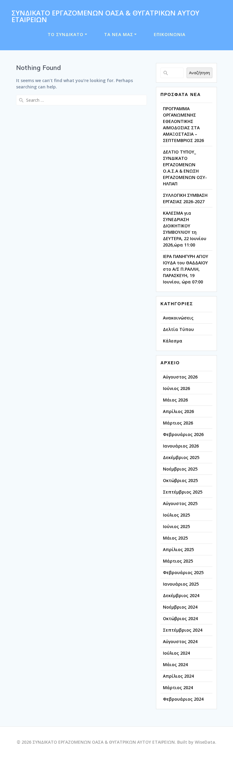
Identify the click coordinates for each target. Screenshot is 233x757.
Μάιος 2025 (175, 538)
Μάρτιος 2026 (178, 423)
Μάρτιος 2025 (178, 561)
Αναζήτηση (199, 72)
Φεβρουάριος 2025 (183, 572)
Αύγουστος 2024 (180, 641)
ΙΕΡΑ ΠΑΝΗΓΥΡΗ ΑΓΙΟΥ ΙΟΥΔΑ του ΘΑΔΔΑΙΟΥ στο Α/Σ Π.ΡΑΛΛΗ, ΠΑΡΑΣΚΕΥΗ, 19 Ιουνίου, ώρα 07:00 (185, 269)
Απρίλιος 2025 (178, 549)
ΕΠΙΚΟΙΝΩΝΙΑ (169, 34)
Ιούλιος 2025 (176, 515)
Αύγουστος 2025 (180, 503)
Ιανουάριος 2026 (181, 446)
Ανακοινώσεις (178, 318)
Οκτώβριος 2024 (180, 618)
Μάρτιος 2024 (178, 687)
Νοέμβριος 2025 (180, 469)
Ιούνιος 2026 (176, 388)
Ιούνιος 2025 (176, 526)
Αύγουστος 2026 (180, 377)
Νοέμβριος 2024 (180, 607)
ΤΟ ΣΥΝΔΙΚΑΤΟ (65, 34)
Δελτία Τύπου (178, 329)
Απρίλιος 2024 (178, 676)
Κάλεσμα (172, 341)
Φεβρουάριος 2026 (183, 434)
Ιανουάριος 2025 (181, 584)
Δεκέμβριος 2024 (181, 595)
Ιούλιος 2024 (176, 653)
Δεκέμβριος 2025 (181, 457)
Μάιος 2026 (175, 400)
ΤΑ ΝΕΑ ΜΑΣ (118, 34)
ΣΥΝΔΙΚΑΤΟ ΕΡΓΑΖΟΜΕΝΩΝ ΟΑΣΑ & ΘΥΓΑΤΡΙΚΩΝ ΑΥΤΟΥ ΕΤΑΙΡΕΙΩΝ (105, 16)
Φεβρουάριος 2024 (183, 699)
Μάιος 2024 (175, 664)
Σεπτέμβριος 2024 (182, 630)
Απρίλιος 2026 (178, 411)
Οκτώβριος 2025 (180, 480)
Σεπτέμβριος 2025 (182, 492)
